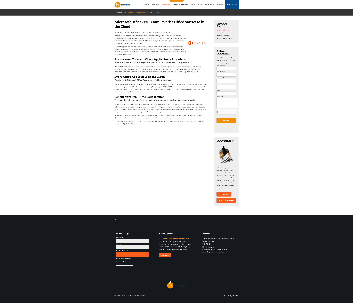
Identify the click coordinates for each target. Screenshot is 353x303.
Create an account (122, 261)
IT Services (166, 5)
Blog (200, 5)
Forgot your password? (123, 258)
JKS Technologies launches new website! (174, 239)
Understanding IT (181, 5)
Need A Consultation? (226, 200)
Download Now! (224, 194)
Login (174, 1)
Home (147, 5)
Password (119, 244)
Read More (165, 255)
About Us (155, 5)
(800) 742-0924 (232, 5)
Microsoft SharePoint (223, 36)
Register (179, 1)
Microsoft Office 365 (222, 30)
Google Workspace (222, 33)
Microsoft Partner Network (224, 38)
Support (220, 5)
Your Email (119, 238)
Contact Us (209, 5)
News (193, 5)
